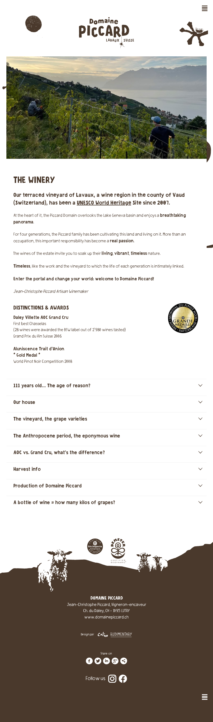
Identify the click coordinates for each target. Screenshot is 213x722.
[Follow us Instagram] (112, 675)
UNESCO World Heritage (104, 203)
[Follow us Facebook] (123, 675)
